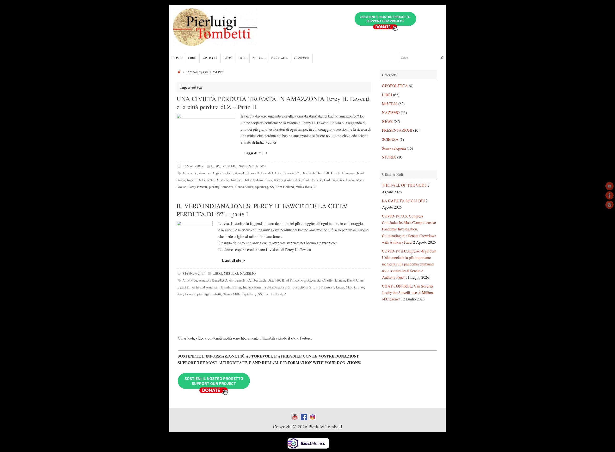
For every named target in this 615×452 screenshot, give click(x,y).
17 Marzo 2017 (192, 166)
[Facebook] (609, 195)
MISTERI (229, 166)
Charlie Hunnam (342, 173)
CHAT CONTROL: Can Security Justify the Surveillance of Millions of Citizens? (408, 292)
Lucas (350, 180)
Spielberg (261, 186)
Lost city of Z (312, 180)
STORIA (389, 156)
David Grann (355, 280)
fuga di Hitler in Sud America (207, 180)
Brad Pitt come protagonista (301, 280)
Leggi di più (254, 152)
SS (272, 186)
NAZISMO (246, 166)
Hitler (247, 180)
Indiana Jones (262, 180)
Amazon (204, 173)
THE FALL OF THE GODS (404, 185)
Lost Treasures (334, 180)
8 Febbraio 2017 (193, 273)
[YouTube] (609, 186)
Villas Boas (304, 186)
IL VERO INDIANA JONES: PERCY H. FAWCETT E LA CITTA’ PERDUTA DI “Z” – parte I (262, 210)
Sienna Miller (244, 186)
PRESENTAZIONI (397, 130)
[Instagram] (609, 205)
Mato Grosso (355, 287)
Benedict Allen (271, 173)
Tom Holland (285, 186)
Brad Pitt (323, 173)
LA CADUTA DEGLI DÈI (403, 200)
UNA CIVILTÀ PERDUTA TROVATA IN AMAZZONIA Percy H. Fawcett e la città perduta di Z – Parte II (273, 102)
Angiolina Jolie (222, 173)
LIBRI (216, 166)
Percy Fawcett (197, 186)
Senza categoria (394, 148)
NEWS (261, 166)
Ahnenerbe (189, 173)
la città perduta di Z (287, 180)
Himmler (236, 180)
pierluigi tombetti (221, 186)
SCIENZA (390, 139)
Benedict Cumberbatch (299, 173)
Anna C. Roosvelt (247, 173)
